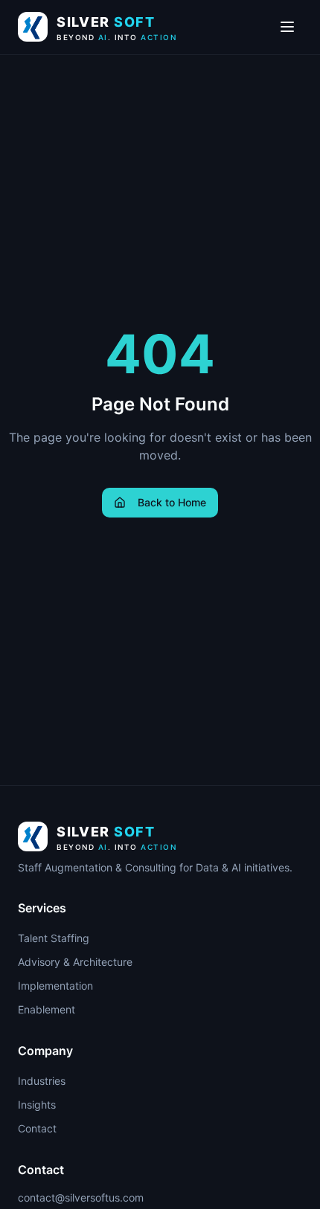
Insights (37, 1104)
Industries (41, 1080)
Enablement (46, 1009)
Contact (37, 1128)
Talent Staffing (53, 938)
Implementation (55, 985)
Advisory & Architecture (75, 961)
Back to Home (172, 502)
